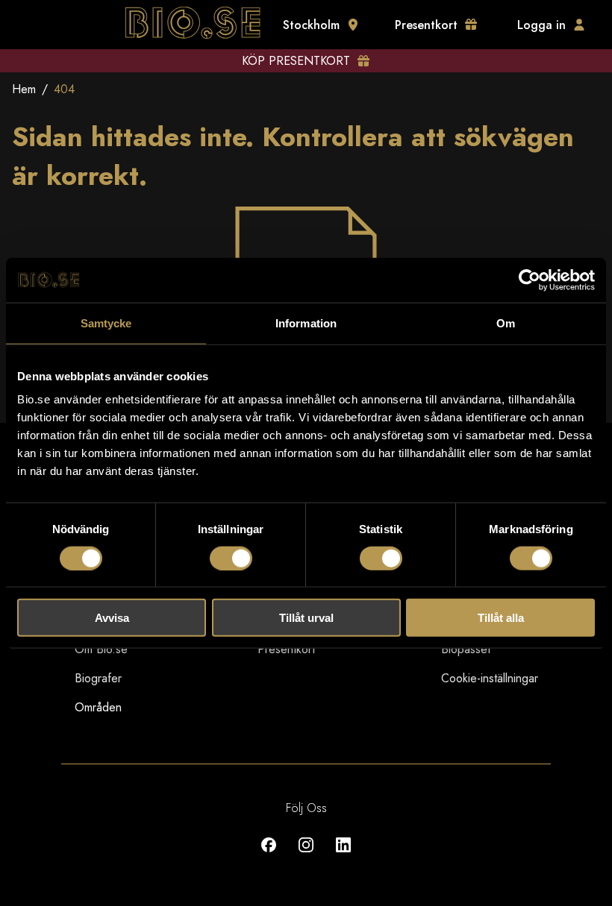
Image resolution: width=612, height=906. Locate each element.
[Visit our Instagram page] (306, 855)
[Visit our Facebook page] (268, 855)
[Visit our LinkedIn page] (343, 855)
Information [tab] (306, 322)
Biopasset (465, 649)
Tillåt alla (501, 617)
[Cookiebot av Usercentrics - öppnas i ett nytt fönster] (529, 279)
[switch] (231, 558)
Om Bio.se (101, 649)
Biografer (98, 678)
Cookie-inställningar (489, 678)
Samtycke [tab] (106, 322)
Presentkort (286, 649)
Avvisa (112, 617)
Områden (98, 707)
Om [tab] (505, 322)
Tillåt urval (306, 617)
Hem (24, 89)
